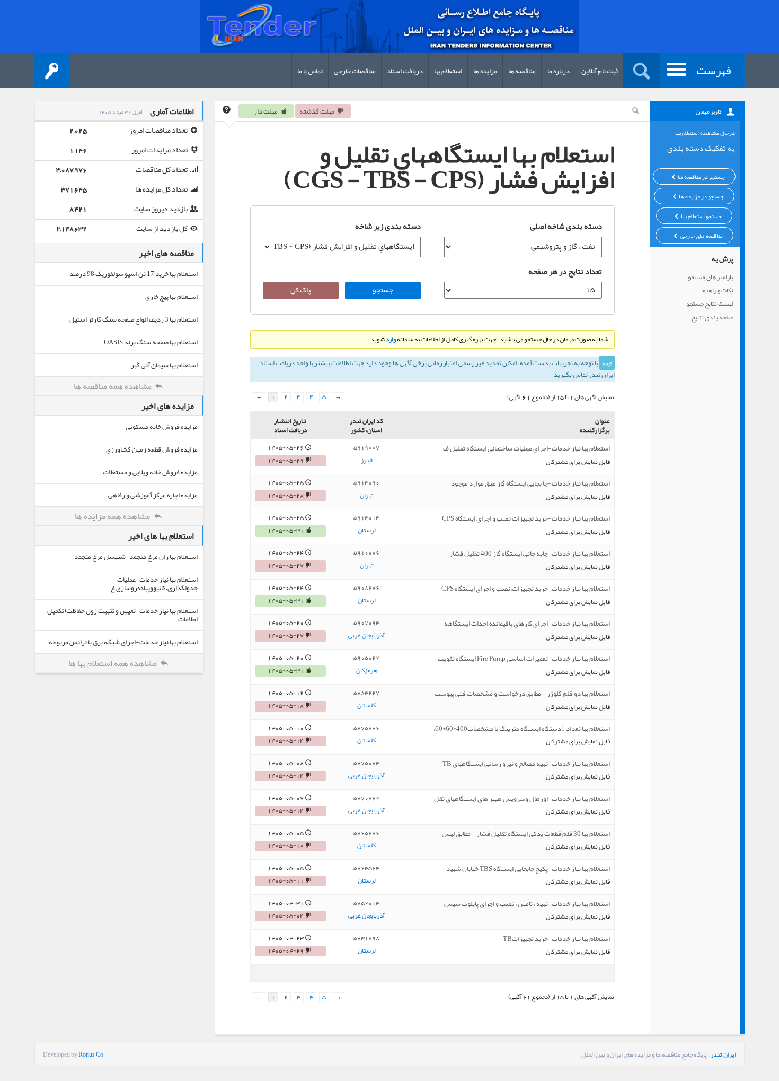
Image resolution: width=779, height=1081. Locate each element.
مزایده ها (485, 71)
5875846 (366, 728)
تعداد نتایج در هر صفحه (565, 271)
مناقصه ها (522, 71)
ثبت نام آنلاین (599, 71)
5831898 (366, 938)
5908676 (366, 588)
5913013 (366, 518)
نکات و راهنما (717, 290)
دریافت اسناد (405, 71)
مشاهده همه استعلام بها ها (113, 663)
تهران (367, 495)
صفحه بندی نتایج (712, 317)
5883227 (366, 693)
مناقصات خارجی (355, 71)
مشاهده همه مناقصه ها (113, 386)
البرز (367, 460)
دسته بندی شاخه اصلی (566, 226)
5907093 (366, 623)
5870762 (366, 798)
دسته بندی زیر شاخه (388, 226)
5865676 (366, 833)
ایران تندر (723, 1054)
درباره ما (558, 71)
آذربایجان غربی (366, 636)
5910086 (366, 553)
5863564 (366, 868)
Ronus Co (90, 1054)
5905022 (366, 658)
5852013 (366, 903)
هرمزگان (366, 671)
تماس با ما (310, 71)
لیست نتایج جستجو (709, 303)
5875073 (366, 763)
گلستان (366, 706)
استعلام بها (448, 71)
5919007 (366, 448)
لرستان (367, 530)
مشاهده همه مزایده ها (113, 516)
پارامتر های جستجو (710, 277)
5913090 (366, 483)
